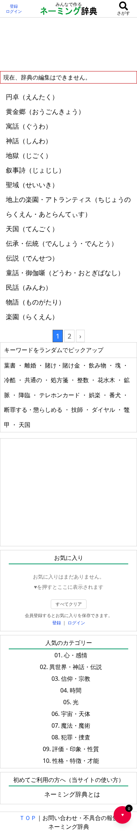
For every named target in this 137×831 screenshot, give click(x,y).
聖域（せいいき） (32, 184)
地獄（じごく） (29, 155)
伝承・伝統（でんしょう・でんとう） (62, 243)
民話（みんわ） (29, 287)
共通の (33, 380)
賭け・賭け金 (63, 365)
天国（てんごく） (32, 228)
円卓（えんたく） (32, 96)
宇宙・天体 (75, 714)
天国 (24, 425)
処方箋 (60, 380)
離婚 (31, 365)
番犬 (115, 395)
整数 (83, 380)
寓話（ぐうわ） (29, 126)
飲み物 (98, 365)
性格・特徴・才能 (75, 761)
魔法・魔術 (75, 725)
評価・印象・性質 (75, 749)
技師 (77, 410)
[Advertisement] (68, 44)
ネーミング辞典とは (72, 794)
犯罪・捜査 (75, 737)
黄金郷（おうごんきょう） (45, 111)
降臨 (25, 395)
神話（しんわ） (29, 140)
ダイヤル (104, 410)
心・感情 (75, 655)
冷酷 (10, 380)
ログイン (14, 11)
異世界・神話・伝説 (75, 667)
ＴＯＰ (28, 818)
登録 (14, 6)
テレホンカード (60, 395)
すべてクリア (69, 604)
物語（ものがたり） (35, 302)
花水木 (107, 380)
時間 (75, 690)
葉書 (10, 365)
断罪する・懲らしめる (34, 410)
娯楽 (95, 395)
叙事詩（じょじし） (35, 170)
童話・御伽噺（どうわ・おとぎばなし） (65, 272)
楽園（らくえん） (32, 316)
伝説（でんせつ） (32, 258)
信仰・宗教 (75, 679)
